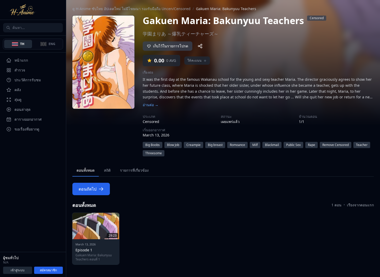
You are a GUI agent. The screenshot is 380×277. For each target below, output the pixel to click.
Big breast (215, 145)
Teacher (362, 145)
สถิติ (107, 170)
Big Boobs (152, 145)
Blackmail (272, 145)
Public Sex (293, 145)
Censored (317, 18)
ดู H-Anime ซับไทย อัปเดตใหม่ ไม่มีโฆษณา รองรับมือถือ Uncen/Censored (131, 8)
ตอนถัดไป (87, 189)
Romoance (237, 145)
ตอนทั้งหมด (86, 170)
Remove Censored (335, 145)
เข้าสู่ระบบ (18, 270)
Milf (255, 145)
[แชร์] (200, 46)
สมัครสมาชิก (48, 270)
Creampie (193, 145)
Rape (311, 145)
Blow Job (173, 145)
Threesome (153, 153)
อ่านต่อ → (150, 104)
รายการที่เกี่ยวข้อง (134, 170)
